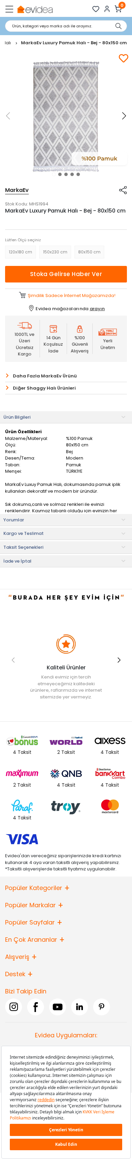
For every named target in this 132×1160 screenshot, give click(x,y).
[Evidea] (35, 9)
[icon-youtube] (57, 1006)
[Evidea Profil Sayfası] (107, 9)
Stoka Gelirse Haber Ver (66, 274)
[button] (54, 174)
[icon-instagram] (13, 1006)
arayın (97, 308)
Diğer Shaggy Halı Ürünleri (44, 388)
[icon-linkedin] (79, 1006)
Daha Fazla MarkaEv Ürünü (45, 376)
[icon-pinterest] (101, 1006)
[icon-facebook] (35, 1006)
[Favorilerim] (96, 9)
